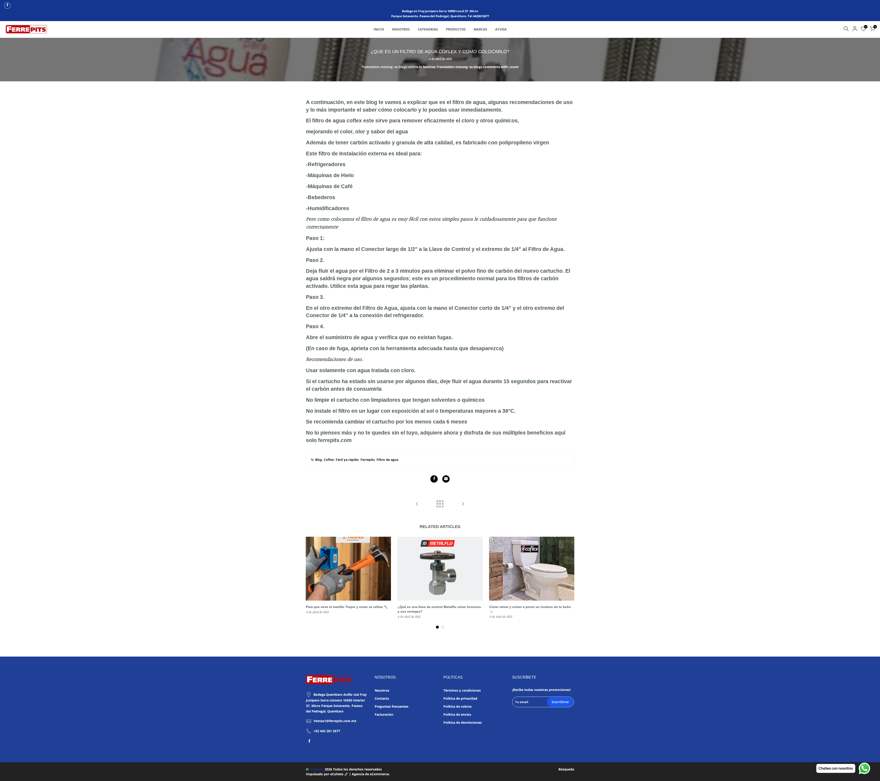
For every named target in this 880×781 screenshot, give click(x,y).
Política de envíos (457, 714)
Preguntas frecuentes (391, 706)
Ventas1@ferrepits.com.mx (335, 721)
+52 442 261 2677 (327, 731)
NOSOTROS (401, 29)
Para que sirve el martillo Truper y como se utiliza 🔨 (347, 607)
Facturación (384, 714)
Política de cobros (457, 706)
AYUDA (501, 29)
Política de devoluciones (462, 722)
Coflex (329, 459)
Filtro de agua (387, 459)
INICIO (379, 29)
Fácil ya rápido (347, 459)
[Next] (569, 583)
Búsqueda (566, 769)
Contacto (382, 698)
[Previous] (310, 583)
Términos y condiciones (462, 690)
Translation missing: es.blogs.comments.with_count (478, 67)
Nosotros (382, 690)
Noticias (429, 67)
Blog (318, 459)
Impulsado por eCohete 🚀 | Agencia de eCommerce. (348, 774)
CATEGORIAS (428, 29)
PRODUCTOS (456, 29)
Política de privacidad (460, 698)
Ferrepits (367, 459)
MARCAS (480, 29)
